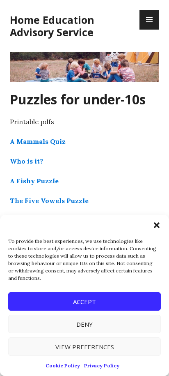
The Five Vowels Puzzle (49, 200)
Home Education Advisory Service (52, 26)
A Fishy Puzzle (34, 181)
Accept (84, 302)
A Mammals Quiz (38, 141)
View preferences (84, 347)
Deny (84, 324)
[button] (157, 225)
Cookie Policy (63, 365)
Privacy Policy (101, 365)
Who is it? (26, 161)
